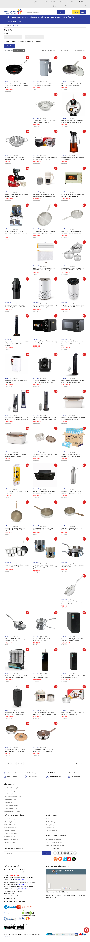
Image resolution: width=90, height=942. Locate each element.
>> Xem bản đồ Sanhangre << (13, 891)
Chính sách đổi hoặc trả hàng (12, 811)
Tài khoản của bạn (51, 819)
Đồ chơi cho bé (11, 772)
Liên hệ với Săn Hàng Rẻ (11, 839)
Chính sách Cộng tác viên (53, 839)
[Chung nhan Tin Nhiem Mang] (12, 913)
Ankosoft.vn (7, 936)
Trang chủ (7, 25)
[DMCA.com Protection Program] (28, 913)
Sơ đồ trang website (9, 836)
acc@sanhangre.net (11, 893)
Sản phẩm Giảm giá (9, 830)
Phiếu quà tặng (50, 822)
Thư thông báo (50, 827)
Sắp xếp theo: (45, 50)
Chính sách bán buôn (10, 824)
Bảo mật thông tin (9, 793)
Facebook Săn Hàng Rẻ (11, 896)
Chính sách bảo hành (10, 799)
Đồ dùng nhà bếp (33, 772)
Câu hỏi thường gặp (9, 802)
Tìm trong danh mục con (12, 41)
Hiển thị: (66, 50)
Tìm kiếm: (6, 34)
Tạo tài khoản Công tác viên (54, 842)
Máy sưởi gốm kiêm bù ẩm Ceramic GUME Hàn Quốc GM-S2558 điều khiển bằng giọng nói (16, 343)
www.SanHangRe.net (11, 898)
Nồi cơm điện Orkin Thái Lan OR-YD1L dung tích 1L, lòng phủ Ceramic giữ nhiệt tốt (16, 233)
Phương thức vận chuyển (11, 805)
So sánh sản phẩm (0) (80, 50)
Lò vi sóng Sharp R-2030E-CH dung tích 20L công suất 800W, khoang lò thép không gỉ (72, 343)
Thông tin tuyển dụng (10, 822)
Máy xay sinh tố (33, 776)
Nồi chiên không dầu (77, 776)
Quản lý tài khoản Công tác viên (55, 845)
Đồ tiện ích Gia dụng (56, 776)
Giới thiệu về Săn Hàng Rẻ (11, 788)
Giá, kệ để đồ (54, 772)
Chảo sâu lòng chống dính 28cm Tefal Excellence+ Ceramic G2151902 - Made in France (16, 85)
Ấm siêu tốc (74, 772)
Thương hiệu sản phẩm (10, 833)
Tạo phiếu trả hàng (51, 830)
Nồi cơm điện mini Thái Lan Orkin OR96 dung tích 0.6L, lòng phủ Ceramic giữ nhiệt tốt (45, 566)
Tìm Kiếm (15, 25)
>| (28, 763)
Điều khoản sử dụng (9, 791)
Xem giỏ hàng (50, 824)
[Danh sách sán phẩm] (20, 50)
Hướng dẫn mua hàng (10, 827)
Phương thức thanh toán (10, 808)
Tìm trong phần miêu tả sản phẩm (31, 41)
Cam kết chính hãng (9, 819)
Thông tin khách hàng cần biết (12, 796)
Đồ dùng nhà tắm (12, 776)
